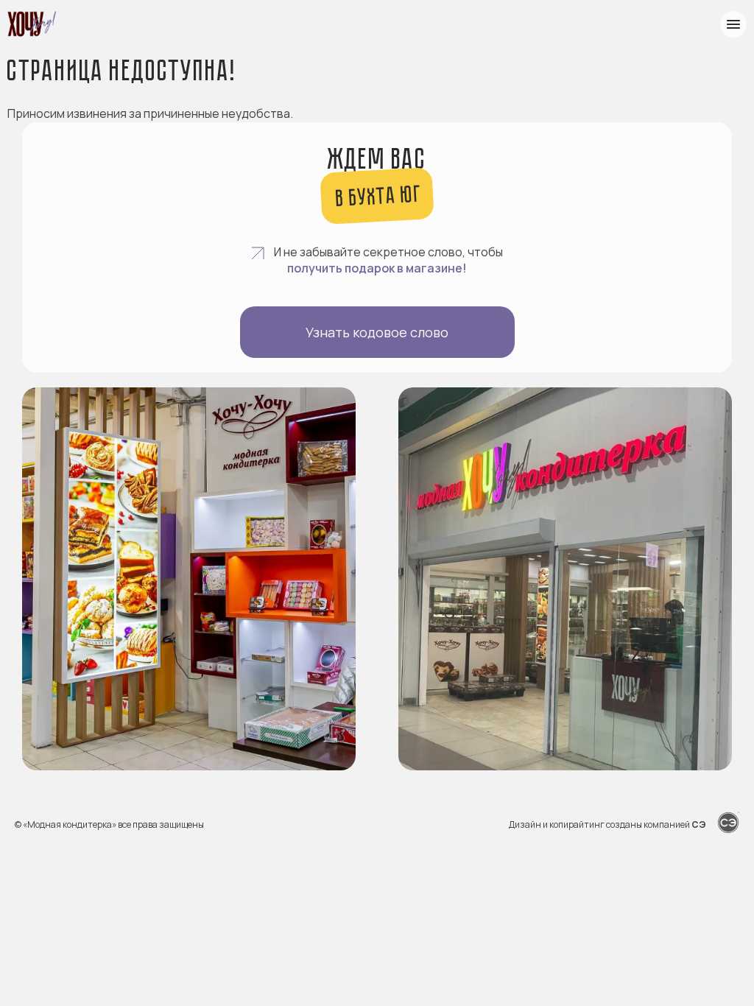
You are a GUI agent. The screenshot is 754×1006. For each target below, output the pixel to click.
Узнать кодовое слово (377, 332)
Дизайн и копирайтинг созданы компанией (607, 824)
